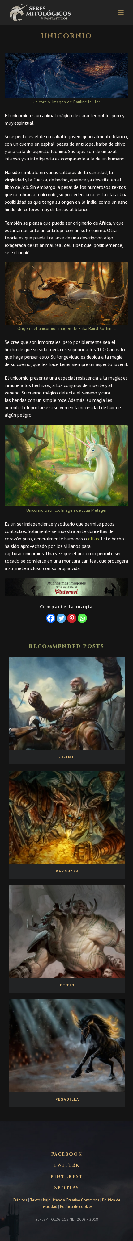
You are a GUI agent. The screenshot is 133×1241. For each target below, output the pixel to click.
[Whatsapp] (82, 618)
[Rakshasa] (67, 817)
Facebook (66, 1154)
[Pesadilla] (67, 1045)
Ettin (67, 985)
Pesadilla (67, 1099)
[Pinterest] (71, 618)
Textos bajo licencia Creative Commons (64, 1200)
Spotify (66, 1188)
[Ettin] (67, 931)
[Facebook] (50, 618)
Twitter (66, 1165)
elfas (93, 538)
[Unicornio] (66, 75)
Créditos (20, 1200)
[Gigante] (67, 703)
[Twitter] (61, 618)
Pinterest (66, 1177)
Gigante (67, 757)
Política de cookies (76, 1206)
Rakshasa (67, 871)
